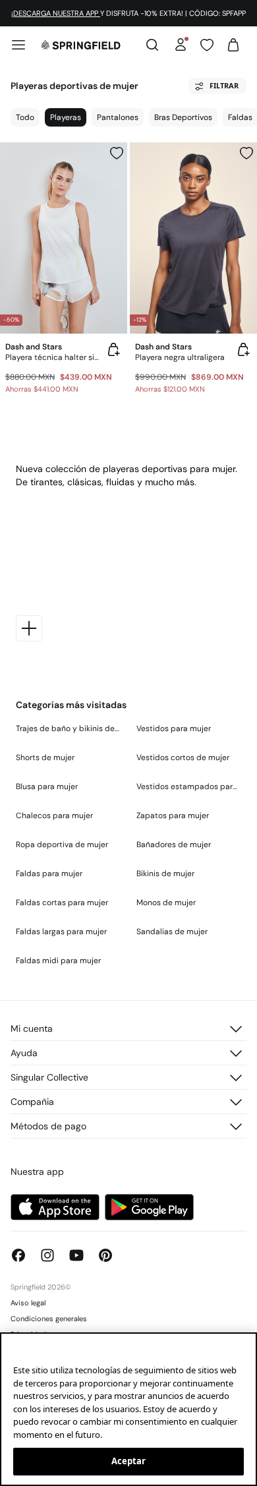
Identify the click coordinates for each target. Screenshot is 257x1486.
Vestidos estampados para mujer (188, 786)
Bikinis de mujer (165, 873)
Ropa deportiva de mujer (62, 844)
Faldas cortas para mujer (62, 902)
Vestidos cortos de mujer (182, 757)
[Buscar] (152, 45)
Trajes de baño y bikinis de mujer (68, 728)
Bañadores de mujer (173, 844)
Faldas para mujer (49, 873)
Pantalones (117, 117)
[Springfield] (81, 45)
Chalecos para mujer (54, 815)
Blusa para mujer (47, 786)
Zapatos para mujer (172, 815)
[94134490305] (117, 153)
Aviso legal (28, 1302)
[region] (128, 1409)
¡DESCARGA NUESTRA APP (55, 13)
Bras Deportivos (183, 117)
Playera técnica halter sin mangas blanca (53, 357)
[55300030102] (246, 153)
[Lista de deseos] (207, 44)
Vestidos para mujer (173, 728)
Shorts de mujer (45, 757)
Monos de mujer (166, 902)
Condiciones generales (49, 1318)
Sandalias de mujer (172, 931)
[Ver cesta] (233, 45)
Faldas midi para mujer (58, 960)
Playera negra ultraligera (180, 357)
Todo (25, 117)
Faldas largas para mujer (61, 931)
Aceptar (128, 1461)
